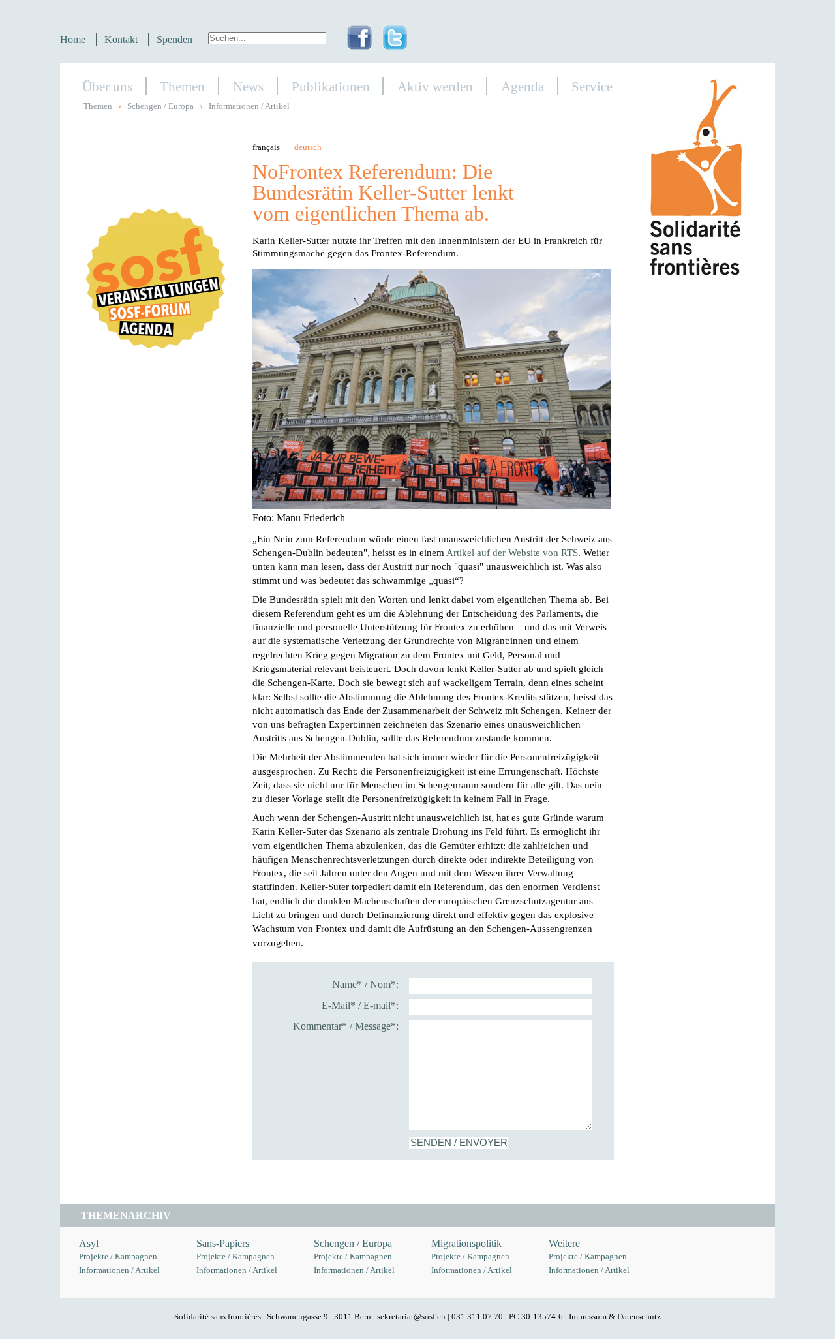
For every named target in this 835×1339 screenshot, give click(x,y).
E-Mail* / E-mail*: (360, 1005)
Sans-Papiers (222, 1243)
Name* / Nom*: (365, 984)
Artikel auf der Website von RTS (512, 552)
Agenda (522, 86)
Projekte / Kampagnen (118, 1256)
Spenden (174, 39)
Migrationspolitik (466, 1243)
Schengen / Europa (160, 106)
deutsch (308, 147)
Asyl (89, 1243)
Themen (182, 86)
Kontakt (121, 39)
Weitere (564, 1243)
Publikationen (331, 86)
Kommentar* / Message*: (346, 1026)
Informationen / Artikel (249, 106)
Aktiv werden (435, 86)
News (248, 86)
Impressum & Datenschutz (615, 1316)
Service (592, 86)
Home (72, 39)
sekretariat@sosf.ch (411, 1316)
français (266, 147)
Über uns (107, 86)
